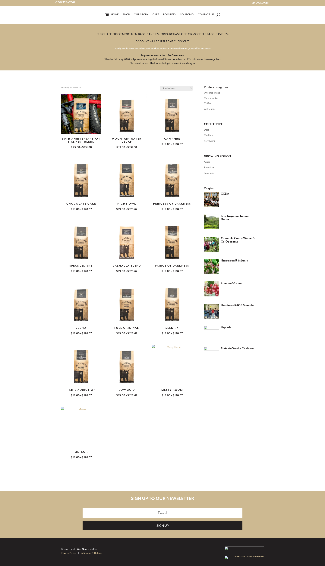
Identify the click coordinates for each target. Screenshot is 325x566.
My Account (260, 3)
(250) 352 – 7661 (65, 2)
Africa (207, 161)
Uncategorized (212, 92)
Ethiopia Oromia (231, 283)
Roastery (169, 14)
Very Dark (209, 140)
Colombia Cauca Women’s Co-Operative (238, 240)
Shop (126, 14)
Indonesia (209, 173)
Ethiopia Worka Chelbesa (237, 348)
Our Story (141, 14)
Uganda (226, 327)
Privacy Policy (68, 553)
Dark (206, 129)
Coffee (207, 103)
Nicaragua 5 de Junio (234, 260)
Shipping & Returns (91, 553)
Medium (208, 135)
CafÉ (156, 14)
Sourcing (187, 14)
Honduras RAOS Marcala (237, 305)
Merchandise (211, 98)
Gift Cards (209, 108)
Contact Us (206, 14)
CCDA (225, 194)
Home (115, 14)
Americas (209, 167)
